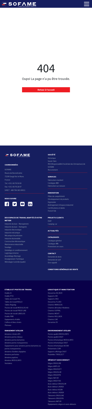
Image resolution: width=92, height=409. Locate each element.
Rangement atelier (14, 330)
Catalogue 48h (53, 243)
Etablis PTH (9, 296)
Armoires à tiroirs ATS (12, 334)
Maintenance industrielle (14, 244)
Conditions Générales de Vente (63, 269)
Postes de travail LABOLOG (15, 313)
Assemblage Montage (13, 256)
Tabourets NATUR (54, 401)
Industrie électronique (13, 230)
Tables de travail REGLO (13, 302)
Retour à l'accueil (46, 89)
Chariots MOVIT (54, 313)
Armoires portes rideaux (14, 337)
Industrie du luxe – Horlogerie (16, 227)
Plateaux (8, 325)
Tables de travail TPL (12, 299)
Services (52, 176)
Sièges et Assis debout (59, 360)
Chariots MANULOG (55, 305)
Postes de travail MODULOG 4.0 (16, 308)
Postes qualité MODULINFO (58, 334)
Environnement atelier (59, 330)
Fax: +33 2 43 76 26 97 (13, 186)
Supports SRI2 (53, 299)
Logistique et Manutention (61, 289)
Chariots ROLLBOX (55, 316)
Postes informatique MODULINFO (60, 340)
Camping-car (52, 224)
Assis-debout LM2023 (56, 387)
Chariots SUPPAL (54, 310)
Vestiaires (8, 363)
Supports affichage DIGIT (57, 351)
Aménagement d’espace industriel (60, 205)
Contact (52, 253)
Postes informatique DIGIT (58, 343)
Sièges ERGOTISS (54, 381)
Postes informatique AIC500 (58, 346)
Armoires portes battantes (15, 340)
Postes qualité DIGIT (55, 337)
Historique (52, 158)
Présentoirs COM (54, 348)
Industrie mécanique (12, 233)
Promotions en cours (55, 246)
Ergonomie (52, 202)
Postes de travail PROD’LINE (15, 310)
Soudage (8, 247)
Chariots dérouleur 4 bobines (58, 308)
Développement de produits (58, 199)
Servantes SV (53, 322)
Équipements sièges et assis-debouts (62, 404)
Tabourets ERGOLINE (56, 395)
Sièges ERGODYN (54, 375)
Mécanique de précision (13, 235)
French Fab (52, 211)
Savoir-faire (52, 161)
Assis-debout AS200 (55, 389)
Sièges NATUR (53, 378)
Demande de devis (55, 257)
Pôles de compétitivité (56, 196)
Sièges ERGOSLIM (54, 372)
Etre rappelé (52, 262)
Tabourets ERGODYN (55, 398)
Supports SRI (53, 296)
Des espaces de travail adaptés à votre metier (23, 219)
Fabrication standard (55, 180)
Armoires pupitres (11, 357)
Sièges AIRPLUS (54, 366)
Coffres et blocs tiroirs (13, 322)
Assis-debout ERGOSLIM (57, 384)
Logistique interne (12, 253)
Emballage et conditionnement (16, 250)
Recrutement (53, 170)
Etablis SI (8, 293)
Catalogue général (54, 241)
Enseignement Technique (14, 259)
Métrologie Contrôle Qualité (15, 262)
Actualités (53, 230)
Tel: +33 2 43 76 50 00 (13, 183)
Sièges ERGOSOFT (55, 369)
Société (51, 154)
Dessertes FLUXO (54, 302)
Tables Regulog (10, 305)
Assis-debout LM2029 (56, 392)
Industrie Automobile (12, 238)
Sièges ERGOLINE (54, 363)
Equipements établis (12, 319)
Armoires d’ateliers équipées (15, 351)
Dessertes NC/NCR (55, 293)
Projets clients (56, 217)
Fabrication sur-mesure (56, 186)
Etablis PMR (9, 316)
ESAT (50, 221)
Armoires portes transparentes (16, 343)
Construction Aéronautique (15, 241)
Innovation (53, 193)
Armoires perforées (12, 354)
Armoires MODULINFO (13, 360)
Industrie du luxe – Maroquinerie (17, 224)
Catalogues (53, 237)
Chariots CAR (53, 319)
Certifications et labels (56, 208)
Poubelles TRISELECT (56, 354)
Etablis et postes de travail (18, 289)
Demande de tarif (54, 260)
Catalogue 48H (53, 183)
